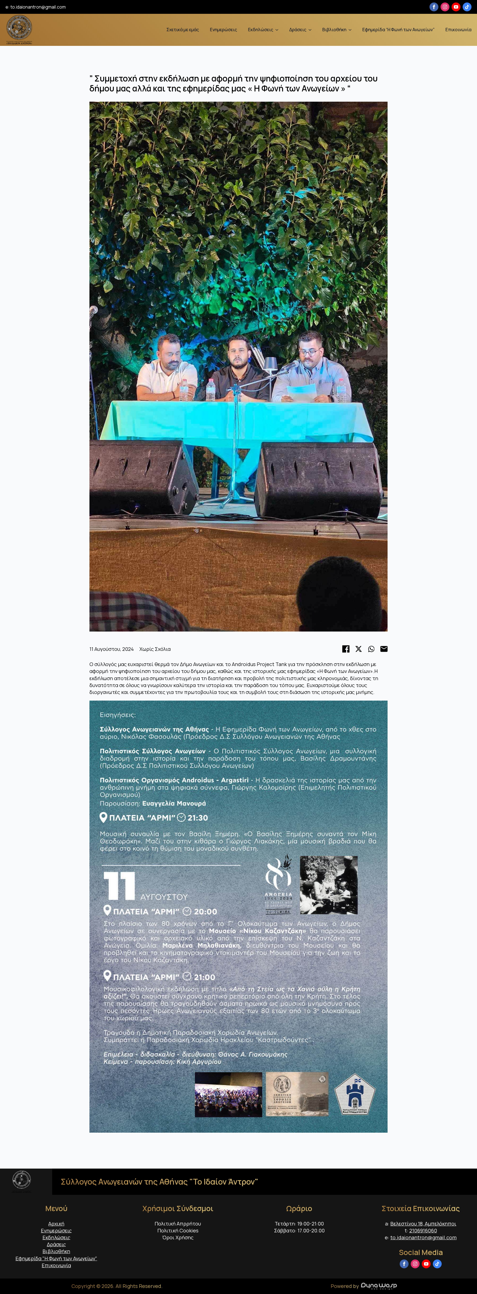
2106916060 (423, 1230)
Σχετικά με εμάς (182, 30)
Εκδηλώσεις (260, 30)
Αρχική (56, 1223)
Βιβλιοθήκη (334, 30)
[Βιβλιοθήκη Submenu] (351, 30)
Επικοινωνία (458, 30)
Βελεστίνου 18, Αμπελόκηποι (423, 1223)
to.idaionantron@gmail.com (38, 7)
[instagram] (445, 6)
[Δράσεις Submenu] (311, 30)
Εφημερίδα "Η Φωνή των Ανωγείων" (56, 1258)
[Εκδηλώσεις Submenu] (278, 30)
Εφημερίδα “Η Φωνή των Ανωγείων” (398, 30)
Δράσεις (297, 30)
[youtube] (456, 6)
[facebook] (434, 6)
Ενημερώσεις (223, 30)
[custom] (467, 6)
